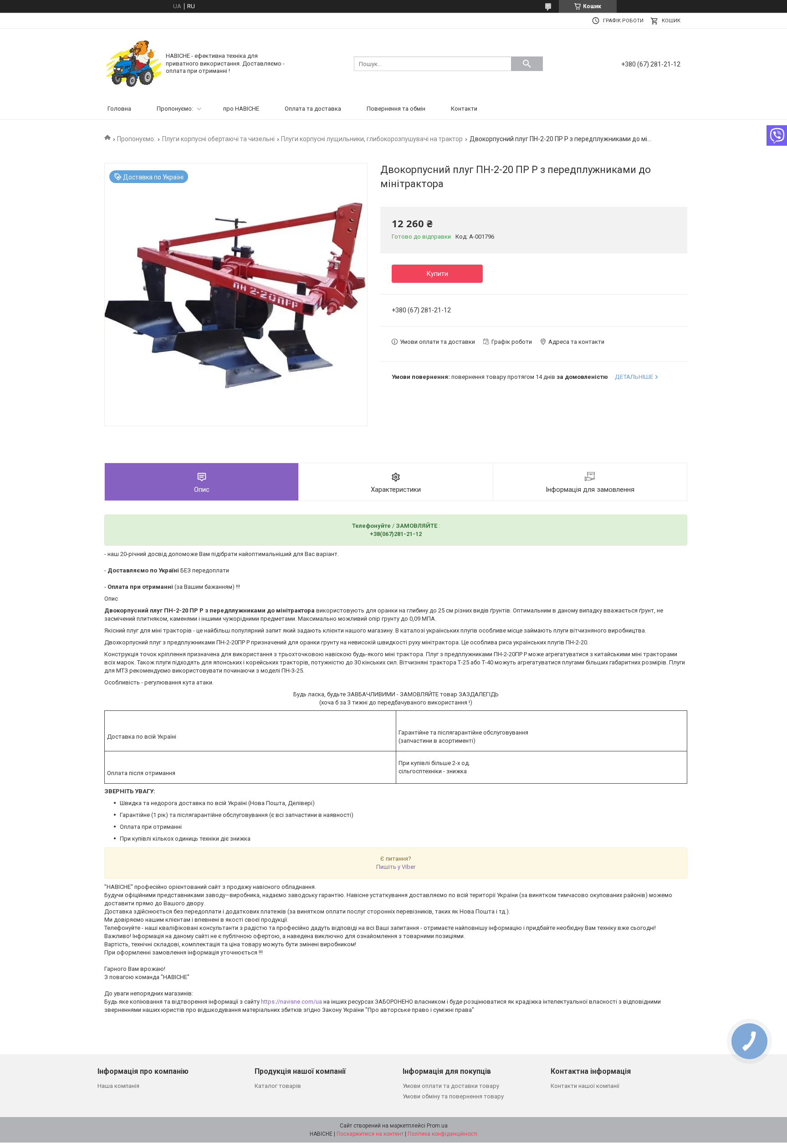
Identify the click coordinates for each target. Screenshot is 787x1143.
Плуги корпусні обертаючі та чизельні (218, 139)
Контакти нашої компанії (585, 1085)
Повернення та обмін (396, 108)
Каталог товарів (278, 1085)
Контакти (464, 108)
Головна (119, 108)
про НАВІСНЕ (241, 108)
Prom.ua (437, 1126)
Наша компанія (118, 1085)
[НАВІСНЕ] (134, 63)
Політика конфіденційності (442, 1134)
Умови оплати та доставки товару (451, 1085)
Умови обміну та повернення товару (453, 1096)
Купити (437, 273)
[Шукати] (527, 63)
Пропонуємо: (175, 108)
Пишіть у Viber (395, 866)
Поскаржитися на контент (370, 1134)
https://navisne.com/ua (291, 1001)
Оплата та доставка (313, 108)
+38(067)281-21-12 (396, 534)
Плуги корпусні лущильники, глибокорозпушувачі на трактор (372, 139)
